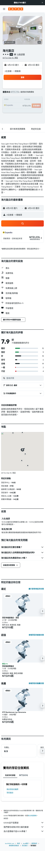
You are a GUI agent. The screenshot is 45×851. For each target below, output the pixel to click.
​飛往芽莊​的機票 (12, 789)
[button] (42, 2)
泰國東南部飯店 (14, 845)
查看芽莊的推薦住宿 (36, 683)
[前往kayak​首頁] (15, 9)
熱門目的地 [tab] (23, 775)
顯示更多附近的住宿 (36, 589)
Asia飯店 (26, 843)
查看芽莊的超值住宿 (36, 635)
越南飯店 (34, 843)
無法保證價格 (32, 816)
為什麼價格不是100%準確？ (15, 831)
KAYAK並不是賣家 (11, 823)
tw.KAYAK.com (9, 843)
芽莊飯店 (10, 793)
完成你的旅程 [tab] (10, 775)
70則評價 (21, 54)
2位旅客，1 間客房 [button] (13, 71)
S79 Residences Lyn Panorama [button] (14, 712)
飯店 (18, 843)
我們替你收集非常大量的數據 (16, 827)
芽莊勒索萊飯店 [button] (8, 666)
